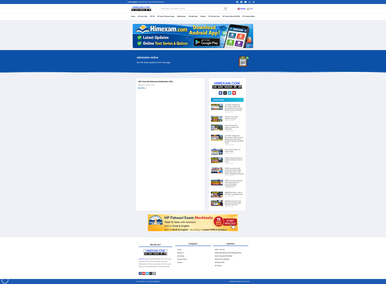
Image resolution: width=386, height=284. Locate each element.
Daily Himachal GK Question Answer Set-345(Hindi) (232, 127)
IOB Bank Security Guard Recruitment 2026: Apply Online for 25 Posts (233, 203)
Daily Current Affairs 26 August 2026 (232, 150)
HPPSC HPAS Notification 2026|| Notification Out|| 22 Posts (234, 160)
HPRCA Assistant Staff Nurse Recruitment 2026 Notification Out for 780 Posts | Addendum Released (234, 171)
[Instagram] (254, 2)
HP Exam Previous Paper (165, 16)
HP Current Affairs (249, 16)
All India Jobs (193, 16)
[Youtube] (245, 2)
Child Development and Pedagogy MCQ (228, 253)
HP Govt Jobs (142, 16)
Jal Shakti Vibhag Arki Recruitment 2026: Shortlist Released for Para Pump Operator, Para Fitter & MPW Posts (234, 139)
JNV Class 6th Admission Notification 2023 (155, 81)
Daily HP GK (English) (222, 259)
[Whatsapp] (250, 2)
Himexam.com (143, 259)
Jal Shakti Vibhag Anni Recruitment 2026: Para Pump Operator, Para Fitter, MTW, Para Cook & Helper (234, 107)
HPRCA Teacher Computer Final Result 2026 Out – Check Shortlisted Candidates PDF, (233, 183)
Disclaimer (180, 256)
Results (203, 16)
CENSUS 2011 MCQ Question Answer (231, 118)
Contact (180, 262)
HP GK (152, 16)
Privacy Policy (182, 259)
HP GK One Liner (214, 16)
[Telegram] (241, 2)
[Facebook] (237, 2)
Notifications (181, 16)
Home (133, 16)
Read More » (142, 88)
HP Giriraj (218, 266)
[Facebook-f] (140, 273)
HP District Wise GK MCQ (231, 16)
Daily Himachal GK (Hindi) (223, 256)
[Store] (154, 273)
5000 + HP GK (219, 249)
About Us (180, 253)
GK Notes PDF (219, 262)
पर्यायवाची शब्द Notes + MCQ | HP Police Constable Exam (234, 193)
